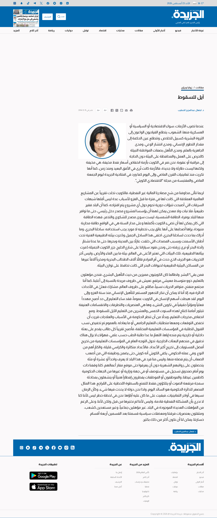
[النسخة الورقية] (26, 17)
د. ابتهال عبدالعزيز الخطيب (185, 431)
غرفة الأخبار (197, 30)
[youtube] (54, 3)
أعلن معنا (118, 487)
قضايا (147, 487)
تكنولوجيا (145, 491)
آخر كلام (34, 30)
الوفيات (146, 501)
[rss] (67, 3)
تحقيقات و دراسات (142, 482)
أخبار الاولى (200, 482)
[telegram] (35, 3)
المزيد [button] (16, 30)
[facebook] (48, 3)
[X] (41, 3)
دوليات (69, 30)
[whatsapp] (14, 3)
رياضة (51, 30)
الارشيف (47, 17)
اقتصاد (102, 30)
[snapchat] (21, 3)
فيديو (178, 30)
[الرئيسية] (188, 14)
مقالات (139, 30)
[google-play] (43, 474)
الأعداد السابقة (116, 477)
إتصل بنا (119, 472)
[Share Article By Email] (126, 110)
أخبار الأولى (159, 30)
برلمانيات (174, 472)
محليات (120, 30)
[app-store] (43, 485)
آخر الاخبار (200, 472)
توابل (86, 30)
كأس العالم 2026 (142, 472)
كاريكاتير (146, 496)
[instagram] (61, 3)
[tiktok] (28, 3)
